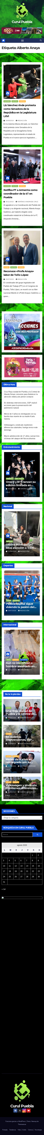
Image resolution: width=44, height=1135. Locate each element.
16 (39, 866)
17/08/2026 (12, 548)
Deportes (16, 600)
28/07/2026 (12, 610)
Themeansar (22, 1124)
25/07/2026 (12, 489)
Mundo (9, 656)
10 (4, 866)
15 (33, 866)
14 (27, 866)
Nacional (7, 101)
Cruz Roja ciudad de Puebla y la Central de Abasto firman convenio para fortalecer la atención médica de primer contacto (22, 394)
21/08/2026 (12, 718)
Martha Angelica (27, 718)
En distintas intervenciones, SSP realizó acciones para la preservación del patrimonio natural (20, 405)
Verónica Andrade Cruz (28, 202)
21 (27, 871)
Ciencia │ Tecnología (35, 1130)
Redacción (22, 120)
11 (10, 866)
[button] (41, 40)
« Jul (4, 889)
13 (21, 866)
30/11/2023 (10, 202)
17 (4, 871)
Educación (10, 538)
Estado (6, 267)
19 (16, 871)
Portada (22, 101)
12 (16, 866)
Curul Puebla (22, 22)
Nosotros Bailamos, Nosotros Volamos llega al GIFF (21, 485)
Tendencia (23, 656)
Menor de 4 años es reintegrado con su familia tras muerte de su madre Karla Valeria (20, 416)
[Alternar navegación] (22, 40)
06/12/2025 (12, 666)
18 (10, 871)
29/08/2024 (10, 120)
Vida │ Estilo (18, 478)
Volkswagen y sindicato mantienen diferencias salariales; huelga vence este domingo (21, 427)
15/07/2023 (10, 279)
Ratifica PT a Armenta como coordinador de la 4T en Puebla (20, 193)
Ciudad (9, 600)
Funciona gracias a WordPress (16, 1121)
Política (14, 101)
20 (21, 871)
